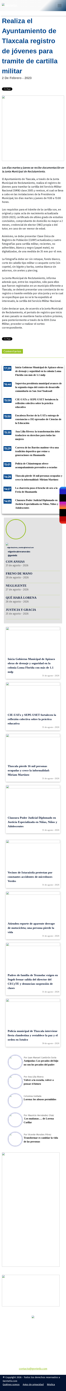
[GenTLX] (33, 1317)
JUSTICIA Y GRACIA (21, 609)
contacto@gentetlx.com (33, 1368)
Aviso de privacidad (33, 1384)
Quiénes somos (11, 1384)
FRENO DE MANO (19, 573)
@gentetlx (12, 555)
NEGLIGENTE (16, 585)
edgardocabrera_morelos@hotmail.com (20, 547)
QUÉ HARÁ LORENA (21, 597)
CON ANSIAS (15, 561)
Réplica (51, 1384)
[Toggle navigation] (59, 5)
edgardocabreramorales (18, 551)
